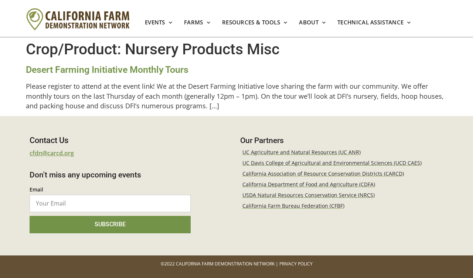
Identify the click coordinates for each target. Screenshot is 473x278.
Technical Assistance (370, 22)
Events (155, 22)
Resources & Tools (251, 22)
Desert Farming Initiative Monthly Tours (107, 69)
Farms (193, 22)
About (309, 22)
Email (36, 190)
